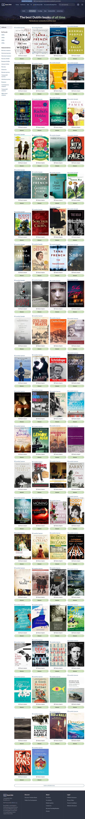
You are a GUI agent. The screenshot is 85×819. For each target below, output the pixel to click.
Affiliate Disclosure (72, 797)
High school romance (4, 94)
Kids (28, 4)
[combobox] (66, 4)
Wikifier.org (14, 802)
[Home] (7, 4)
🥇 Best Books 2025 (37, 4)
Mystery (3, 67)
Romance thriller (5, 61)
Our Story (48, 797)
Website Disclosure (72, 805)
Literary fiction (5, 64)
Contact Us (48, 805)
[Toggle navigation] (82, 4)
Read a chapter (23, 55)
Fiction (17, 4)
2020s (2, 35)
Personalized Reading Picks (50, 4)
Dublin (23, 11)
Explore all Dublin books (49, 785)
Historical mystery (6, 53)
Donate (48, 811)
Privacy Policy (70, 800)
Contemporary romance (5, 85)
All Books (3, 27)
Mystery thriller (5, 58)
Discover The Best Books (31, 797)
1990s (2, 43)
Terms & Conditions (72, 803)
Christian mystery (6, 79)
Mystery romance (6, 50)
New (45, 11)
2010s (2, 37)
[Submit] (60, 4)
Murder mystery (5, 72)
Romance (3, 82)
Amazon (22, 58)
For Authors (49, 800)
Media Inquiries (50, 803)
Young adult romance (4, 89)
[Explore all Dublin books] (49, 784)
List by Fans (60, 11)
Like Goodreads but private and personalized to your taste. (47, 1)
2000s (2, 40)
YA (31, 4)
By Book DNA (51, 11)
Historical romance (6, 56)
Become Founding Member (52, 808)
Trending (40, 11)
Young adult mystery (4, 75)
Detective (4, 69)
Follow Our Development (31, 800)
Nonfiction (22, 4)
